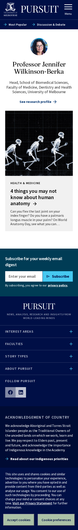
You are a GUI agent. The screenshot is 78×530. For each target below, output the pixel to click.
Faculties (14, 344)
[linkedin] (21, 392)
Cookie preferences (56, 520)
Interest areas (19, 331)
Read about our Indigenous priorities (39, 459)
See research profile (35, 101)
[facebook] (10, 392)
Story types (16, 356)
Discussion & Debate (51, 24)
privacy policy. (58, 285)
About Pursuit (19, 368)
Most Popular (18, 24)
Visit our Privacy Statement (32, 503)
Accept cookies (18, 520)
